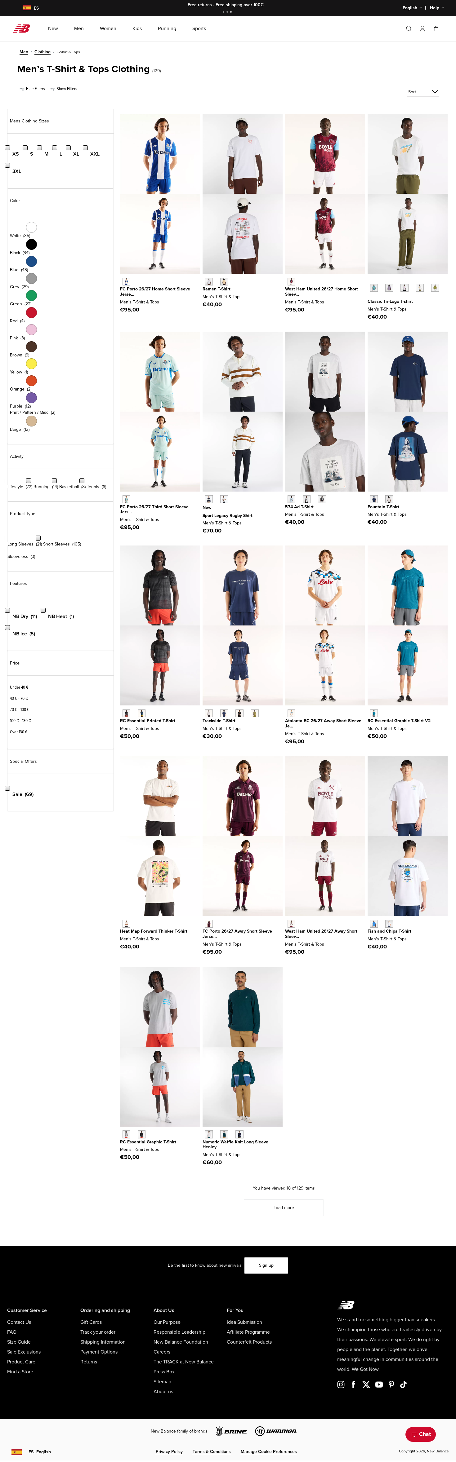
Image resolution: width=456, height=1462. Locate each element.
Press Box (164, 1372)
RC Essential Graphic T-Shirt (148, 1142)
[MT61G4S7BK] (126, 713)
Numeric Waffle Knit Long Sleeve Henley (235, 1144)
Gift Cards (91, 1322)
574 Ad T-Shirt (299, 507)
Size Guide (19, 1342)
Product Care (21, 1362)
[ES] (23, 8)
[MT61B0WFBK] (322, 499)
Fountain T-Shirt (383, 507)
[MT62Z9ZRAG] (126, 1134)
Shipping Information (103, 1342)
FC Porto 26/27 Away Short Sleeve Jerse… (237, 934)
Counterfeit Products (249, 1342)
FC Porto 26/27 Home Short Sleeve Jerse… (155, 291)
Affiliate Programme (248, 1332)
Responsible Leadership (179, 1332)
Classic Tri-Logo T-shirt (390, 301)
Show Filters (66, 88)
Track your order (97, 1332)
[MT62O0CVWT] (126, 924)
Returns (88, 1362)
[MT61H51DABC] (224, 281)
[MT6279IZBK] (239, 713)
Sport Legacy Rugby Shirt (228, 515)
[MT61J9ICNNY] (374, 499)
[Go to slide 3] (232, 12)
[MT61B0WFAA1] (291, 499)
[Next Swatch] (371, 297)
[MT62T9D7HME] (291, 281)
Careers (162, 1352)
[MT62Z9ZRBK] (141, 1134)
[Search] (409, 28)
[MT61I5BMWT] (389, 924)
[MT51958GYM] (209, 1134)
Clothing (42, 52)
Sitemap (162, 1382)
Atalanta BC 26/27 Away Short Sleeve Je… (323, 723)
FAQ (11, 1332)
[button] (422, 28)
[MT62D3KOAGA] (224, 499)
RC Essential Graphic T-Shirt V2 (399, 720)
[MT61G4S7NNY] (141, 713)
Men (24, 52)
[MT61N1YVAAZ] (374, 288)
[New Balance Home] (24, 28)
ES (40, 1452)
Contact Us (19, 1322)
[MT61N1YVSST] (420, 288)
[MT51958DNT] (239, 1134)
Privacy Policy (169, 1451)
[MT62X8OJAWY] (291, 713)
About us (163, 1392)
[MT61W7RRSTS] (374, 713)
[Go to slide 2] (228, 12)
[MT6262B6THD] (126, 499)
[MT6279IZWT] (209, 713)
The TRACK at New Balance (184, 1362)
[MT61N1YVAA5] (389, 288)
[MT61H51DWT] (209, 281)
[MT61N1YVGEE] (435, 288)
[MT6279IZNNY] (224, 713)
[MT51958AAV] (224, 1134)
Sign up (266, 1265)
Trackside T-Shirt (219, 720)
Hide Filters (35, 88)
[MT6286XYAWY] (209, 924)
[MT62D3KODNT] (209, 499)
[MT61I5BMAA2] (374, 924)
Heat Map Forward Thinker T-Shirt (153, 931)
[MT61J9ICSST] (389, 499)
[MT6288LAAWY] (291, 924)
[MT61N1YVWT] (404, 288)
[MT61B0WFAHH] (307, 499)
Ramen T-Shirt (216, 289)
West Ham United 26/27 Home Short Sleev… (321, 291)
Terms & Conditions (212, 1451)
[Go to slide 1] (224, 12)
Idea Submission (244, 1322)
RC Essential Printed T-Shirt (147, 720)
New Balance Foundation (181, 1342)
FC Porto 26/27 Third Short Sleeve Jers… (154, 509)
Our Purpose (167, 1322)
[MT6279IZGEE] (255, 713)
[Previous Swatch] (371, 280)
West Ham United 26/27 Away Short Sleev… (321, 934)
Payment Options (99, 1352)
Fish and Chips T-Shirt (389, 931)
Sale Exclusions (24, 1352)
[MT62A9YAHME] (126, 281)
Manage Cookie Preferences (269, 1451)
